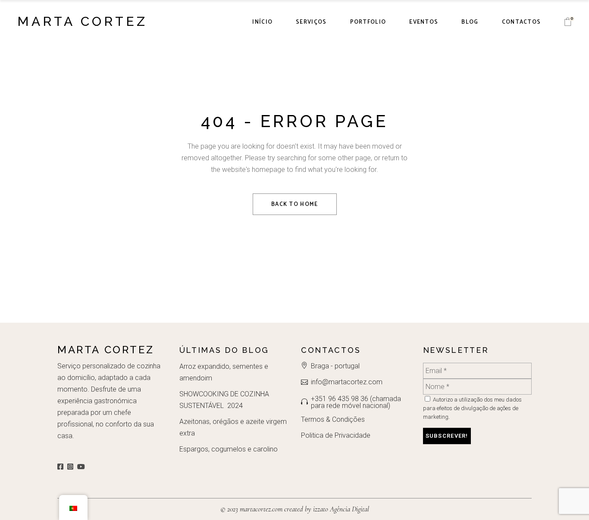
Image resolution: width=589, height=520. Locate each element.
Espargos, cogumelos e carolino (228, 449)
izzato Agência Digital (340, 509)
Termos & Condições (333, 419)
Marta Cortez (82, 21)
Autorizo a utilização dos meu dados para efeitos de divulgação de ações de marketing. (472, 408)
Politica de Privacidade (335, 435)
